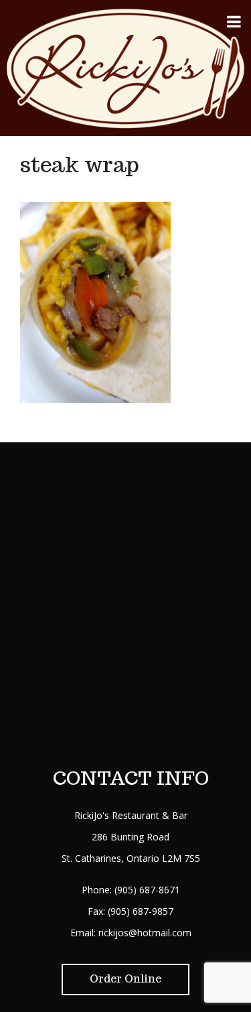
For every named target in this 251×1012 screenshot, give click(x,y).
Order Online (125, 979)
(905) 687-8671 (147, 889)
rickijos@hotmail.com (144, 932)
